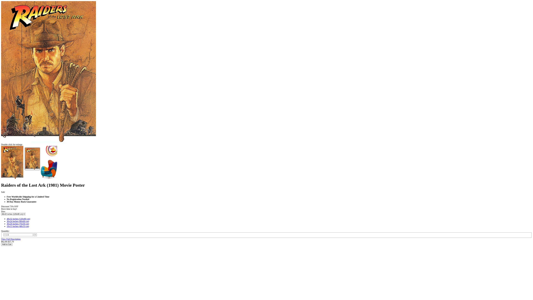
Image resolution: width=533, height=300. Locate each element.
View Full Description (11, 239)
